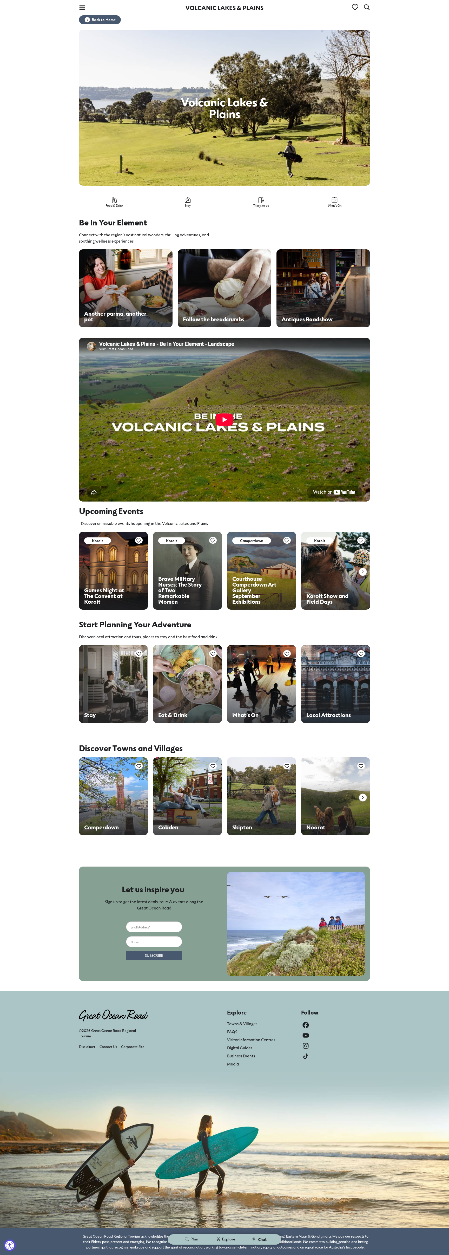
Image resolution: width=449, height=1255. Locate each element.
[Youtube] (305, 1035)
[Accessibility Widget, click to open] (10, 1245)
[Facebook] (305, 1025)
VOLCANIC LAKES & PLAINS (224, 7)
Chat (262, 1239)
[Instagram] (305, 1045)
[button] (362, 571)
